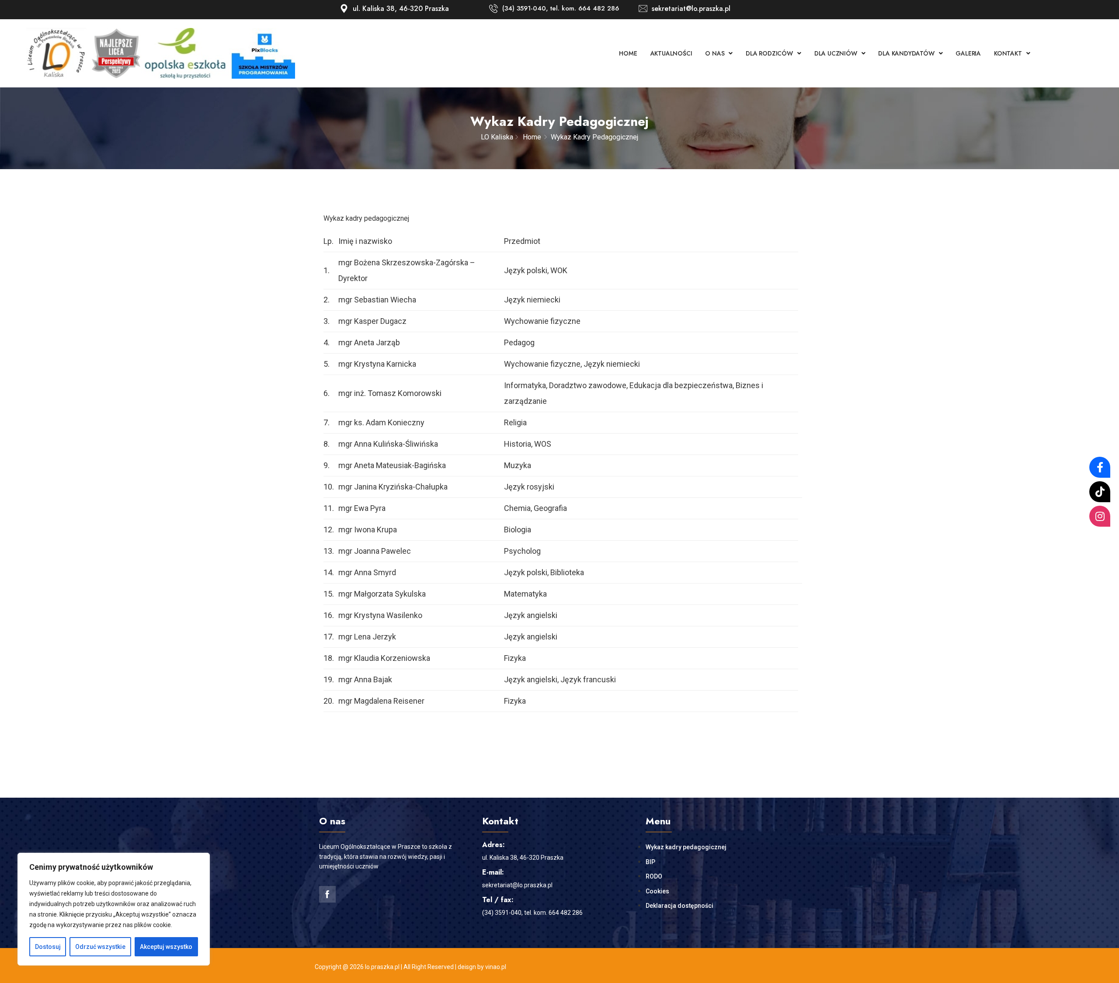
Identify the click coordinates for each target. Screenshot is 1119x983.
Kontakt (1008, 53)
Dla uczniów (835, 53)
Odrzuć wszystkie (100, 946)
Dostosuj (48, 946)
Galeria (968, 53)
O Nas (714, 53)
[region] (113, 909)
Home (628, 53)
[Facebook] (1099, 467)
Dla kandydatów (906, 53)
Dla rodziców (769, 53)
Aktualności (671, 53)
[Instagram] (1099, 516)
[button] (719, 53)
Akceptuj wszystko (166, 946)
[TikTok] (1099, 491)
